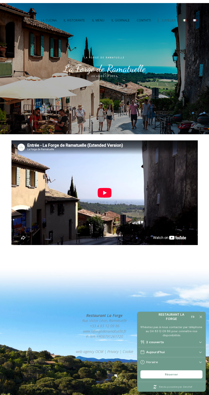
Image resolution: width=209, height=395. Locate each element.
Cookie (128, 351)
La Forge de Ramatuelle (104, 57)
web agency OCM (89, 351)
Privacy (113, 351)
